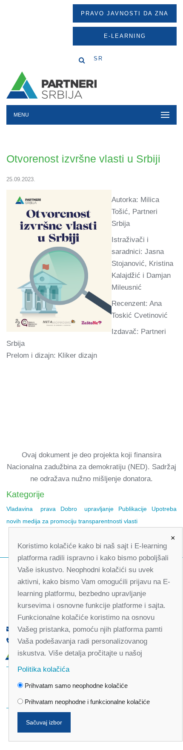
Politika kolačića (43, 669)
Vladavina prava (31, 509)
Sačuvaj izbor (44, 722)
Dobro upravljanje (87, 509)
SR (98, 58)
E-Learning (125, 36)
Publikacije (132, 509)
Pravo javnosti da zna (125, 13)
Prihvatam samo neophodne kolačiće (75, 685)
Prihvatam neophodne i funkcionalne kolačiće (86, 701)
